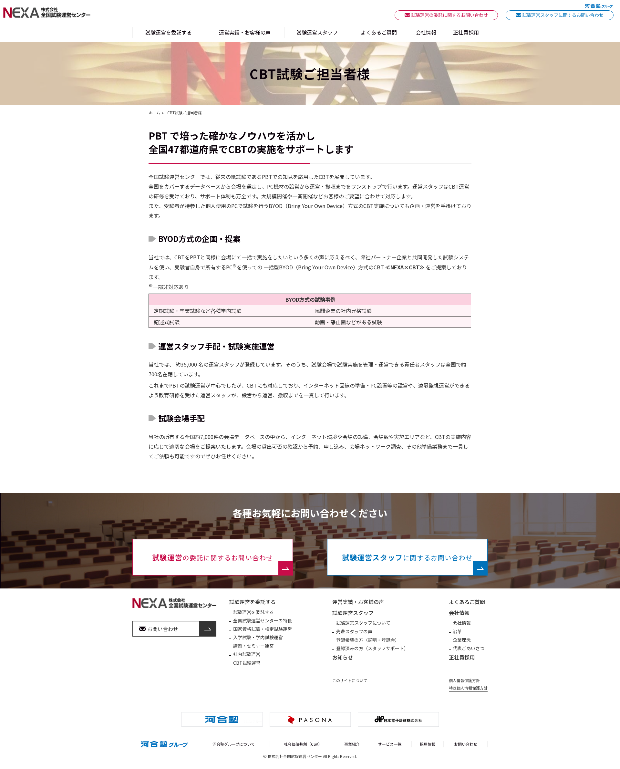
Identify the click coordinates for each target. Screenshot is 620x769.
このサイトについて (349, 680)
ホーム (154, 113)
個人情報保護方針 (464, 680)
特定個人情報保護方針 (468, 688)
